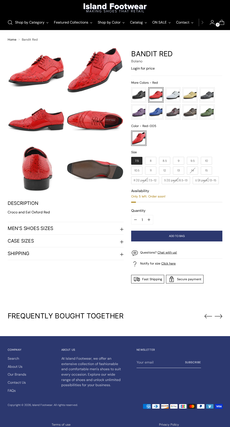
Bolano (136, 61)
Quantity (138, 210)
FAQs (12, 390)
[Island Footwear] (115, 8)
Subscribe (193, 362)
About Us (15, 366)
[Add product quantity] (135, 219)
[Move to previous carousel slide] (208, 316)
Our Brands (17, 374)
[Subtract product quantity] (149, 219)
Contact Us (17, 382)
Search (13, 358)
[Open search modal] (10, 22)
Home (12, 39)
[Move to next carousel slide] (218, 316)
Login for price (143, 68)
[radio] (138, 95)
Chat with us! (167, 252)
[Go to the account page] (210, 22)
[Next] (202, 22)
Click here (168, 263)
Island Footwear (42, 405)
